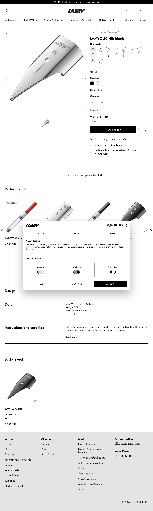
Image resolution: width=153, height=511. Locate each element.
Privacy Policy (85, 468)
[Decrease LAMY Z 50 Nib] (92, 102)
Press (44, 449)
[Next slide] (85, 79)
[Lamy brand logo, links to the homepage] (76, 11)
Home (92, 32)
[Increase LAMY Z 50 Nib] (102, 102)
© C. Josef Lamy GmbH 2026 (135, 501)
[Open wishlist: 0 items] (146, 11)
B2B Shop (10, 480)
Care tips (10, 454)
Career (45, 444)
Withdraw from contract (91, 463)
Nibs (121, 32)
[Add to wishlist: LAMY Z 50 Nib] (140, 129)
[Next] (151, 231)
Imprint (82, 489)
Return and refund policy (91, 457)
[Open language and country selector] (7, 11)
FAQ (7, 449)
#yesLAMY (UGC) (87, 479)
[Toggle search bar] (128, 11)
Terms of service (86, 444)
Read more (71, 337)
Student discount (14, 486)
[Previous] (2, 231)
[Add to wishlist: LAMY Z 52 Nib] (145, 231)
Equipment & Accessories (107, 32)
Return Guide (12, 470)
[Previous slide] (6, 79)
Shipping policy (86, 473)
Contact (9, 444)
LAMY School (12, 475)
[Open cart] (134, 11)
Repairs (9, 465)
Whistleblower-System (90, 484)
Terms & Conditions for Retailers (90, 450)
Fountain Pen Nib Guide (18, 459)
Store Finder (48, 454)
